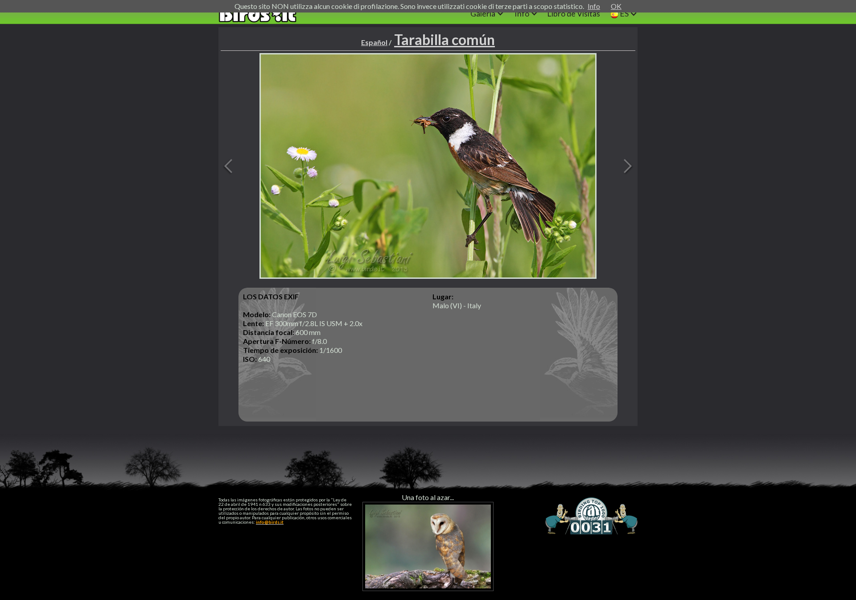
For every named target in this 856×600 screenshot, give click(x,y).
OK (616, 6)
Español (374, 42)
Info (594, 6)
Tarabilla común (444, 39)
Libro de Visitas (573, 13)
